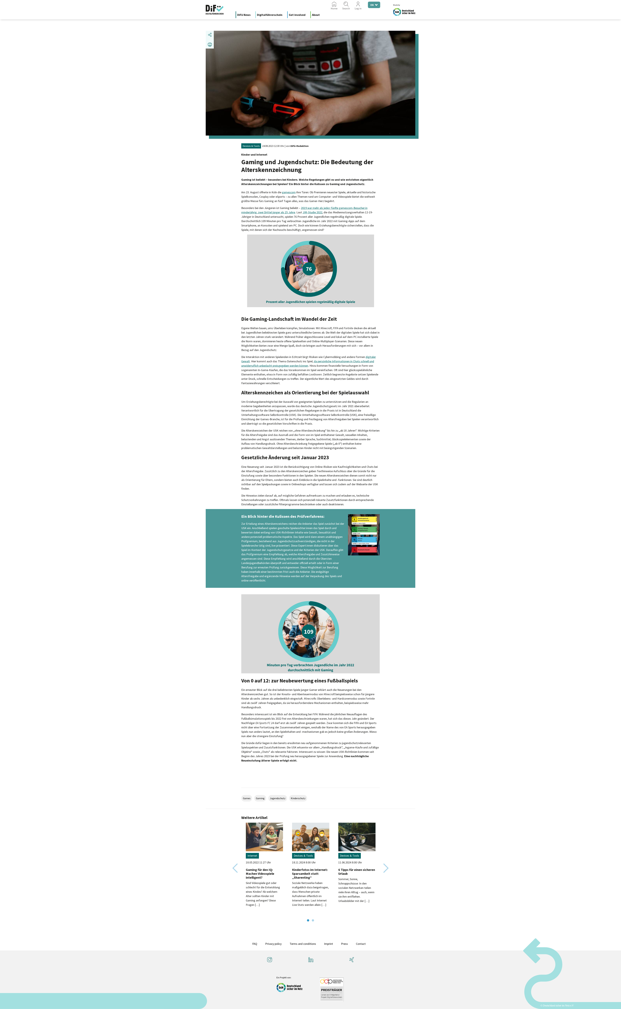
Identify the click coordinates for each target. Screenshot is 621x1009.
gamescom (289, 192)
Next (386, 868)
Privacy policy (273, 944)
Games (247, 798)
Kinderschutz (298, 798)
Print (210, 44)
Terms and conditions (303, 944)
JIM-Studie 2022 (312, 212)
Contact (361, 944)
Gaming (260, 798)
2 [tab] (313, 920)
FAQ (254, 944)
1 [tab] (308, 920)
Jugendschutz (277, 798)
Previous (235, 868)
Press (344, 944)
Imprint (328, 944)
